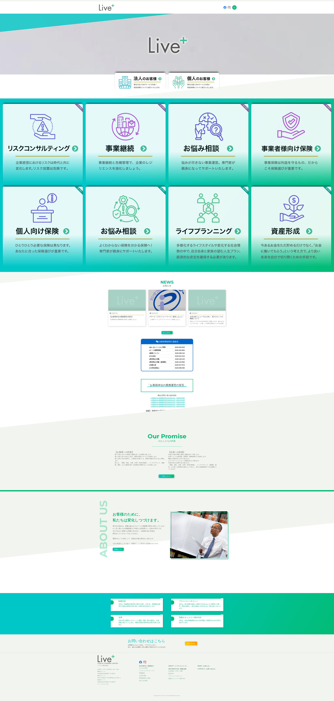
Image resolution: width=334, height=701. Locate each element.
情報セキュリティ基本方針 (176, 678)
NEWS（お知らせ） (204, 666)
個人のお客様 (143, 680)
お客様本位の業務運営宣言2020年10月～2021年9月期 (168, 400)
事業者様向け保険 (144, 678)
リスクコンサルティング (146, 670)
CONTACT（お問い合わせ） (207, 669)
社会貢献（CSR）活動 (175, 671)
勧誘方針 (171, 673)
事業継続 (142, 673)
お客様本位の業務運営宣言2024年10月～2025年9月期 (168, 406)
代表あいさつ (118, 549)
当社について (166, 476)
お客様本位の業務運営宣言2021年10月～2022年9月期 (168, 402)
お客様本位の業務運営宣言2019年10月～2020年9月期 (168, 398)
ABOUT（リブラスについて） (178, 666)
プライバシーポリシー (175, 676)
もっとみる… (167, 332)
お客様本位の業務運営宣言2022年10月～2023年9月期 (168, 404)
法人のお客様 (143, 668)
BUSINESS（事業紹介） (147, 666)
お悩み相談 (142, 675)
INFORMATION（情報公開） (177, 669)
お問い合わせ (191, 643)
